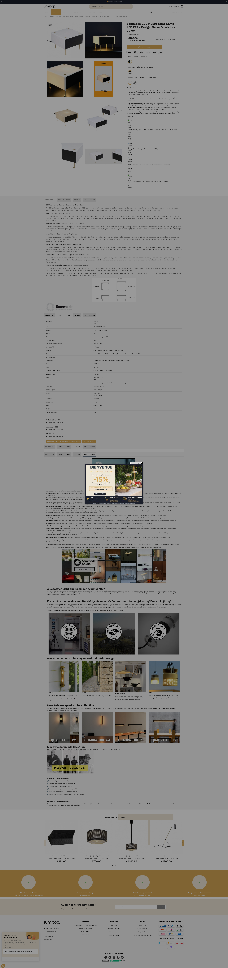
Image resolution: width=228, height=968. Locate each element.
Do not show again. (136, 463)
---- (87, 492)
